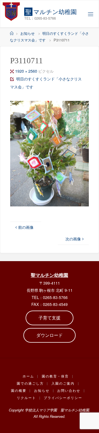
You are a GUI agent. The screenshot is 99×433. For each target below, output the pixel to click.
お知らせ (27, 33)
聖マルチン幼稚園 (49, 275)
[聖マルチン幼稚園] (11, 11)
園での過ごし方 (30, 383)
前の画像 (26, 227)
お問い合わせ (68, 390)
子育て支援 (49, 317)
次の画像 (73, 239)
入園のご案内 (63, 383)
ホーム (28, 376)
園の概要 (18, 390)
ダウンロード (49, 335)
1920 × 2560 (26, 71)
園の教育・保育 (55, 376)
